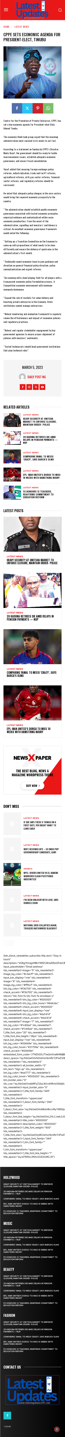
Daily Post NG (37, 377)
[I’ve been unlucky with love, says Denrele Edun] (12, 899)
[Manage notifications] (57, 1429)
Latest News (22, 26)
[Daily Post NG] (23, 376)
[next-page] (11, 943)
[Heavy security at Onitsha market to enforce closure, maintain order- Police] (12, 420)
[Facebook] (17, 108)
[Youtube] (42, 387)
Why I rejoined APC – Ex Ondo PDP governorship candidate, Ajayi (41, 850)
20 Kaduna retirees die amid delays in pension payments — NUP (40, 440)
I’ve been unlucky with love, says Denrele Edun (41, 901)
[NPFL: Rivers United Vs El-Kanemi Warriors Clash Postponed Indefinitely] (12, 874)
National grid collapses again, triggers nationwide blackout (40, 926)
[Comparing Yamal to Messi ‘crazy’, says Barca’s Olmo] (12, 456)
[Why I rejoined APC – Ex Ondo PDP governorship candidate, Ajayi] (12, 849)
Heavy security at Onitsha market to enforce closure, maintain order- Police (40, 421)
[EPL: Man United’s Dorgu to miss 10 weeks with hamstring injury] (12, 474)
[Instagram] (29, 387)
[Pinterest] (38, 108)
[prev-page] (5, 943)
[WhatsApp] (48, 108)
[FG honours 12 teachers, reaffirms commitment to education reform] (12, 493)
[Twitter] (27, 108)
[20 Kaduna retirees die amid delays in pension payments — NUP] (12, 438)
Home (6, 26)
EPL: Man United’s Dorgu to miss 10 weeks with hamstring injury (41, 476)
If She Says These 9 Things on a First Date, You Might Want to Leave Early (40, 825)
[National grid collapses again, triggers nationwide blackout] (12, 925)
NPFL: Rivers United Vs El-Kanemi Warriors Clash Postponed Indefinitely (41, 876)
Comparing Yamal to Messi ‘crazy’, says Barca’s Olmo (38, 458)
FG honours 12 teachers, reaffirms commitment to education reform (38, 494)
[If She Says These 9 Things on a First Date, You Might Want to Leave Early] (12, 823)
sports (28, 869)
